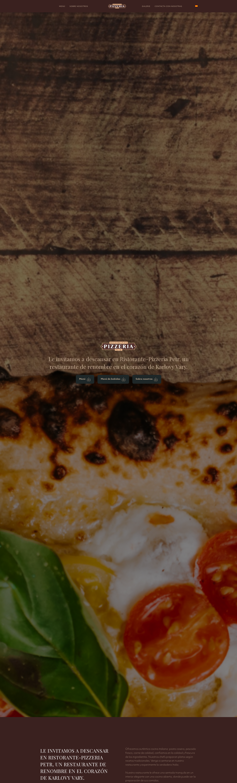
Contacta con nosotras (168, 6)
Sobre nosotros (79, 6)
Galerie (146, 6)
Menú (62, 6)
